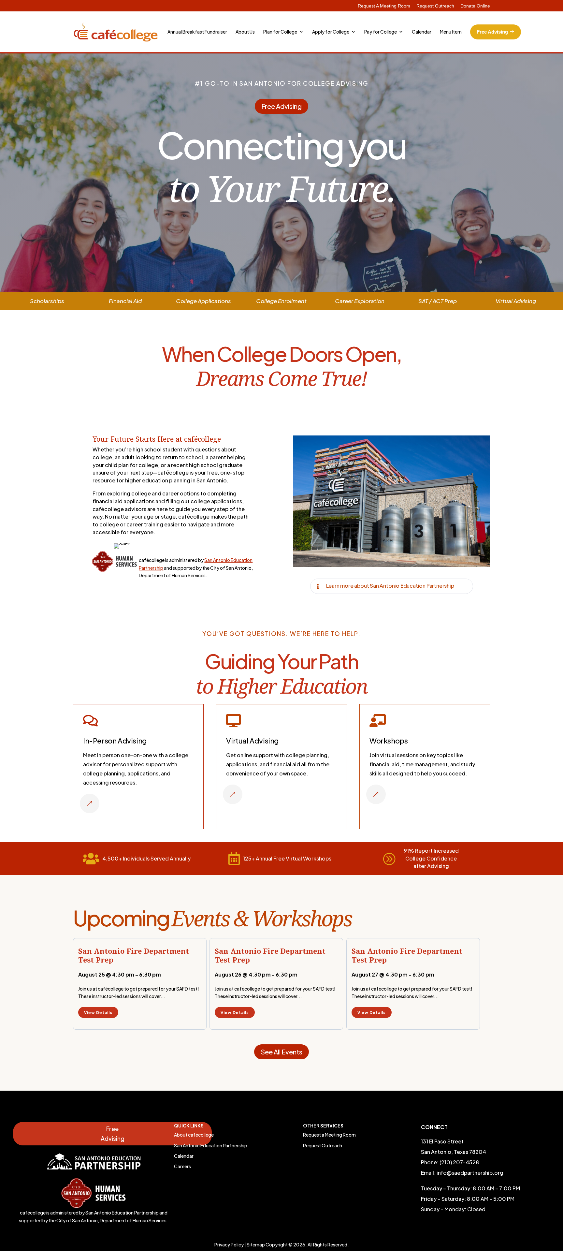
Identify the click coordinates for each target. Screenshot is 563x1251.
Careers (182, 1166)
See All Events (281, 1052)
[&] (89, 811)
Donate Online (475, 6)
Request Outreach (435, 6)
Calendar (184, 1156)
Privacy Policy (229, 1244)
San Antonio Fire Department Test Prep (133, 955)
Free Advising (281, 106)
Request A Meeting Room (384, 6)
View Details (98, 1012)
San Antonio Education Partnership (122, 1212)
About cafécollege (194, 1135)
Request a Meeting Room (329, 1135)
